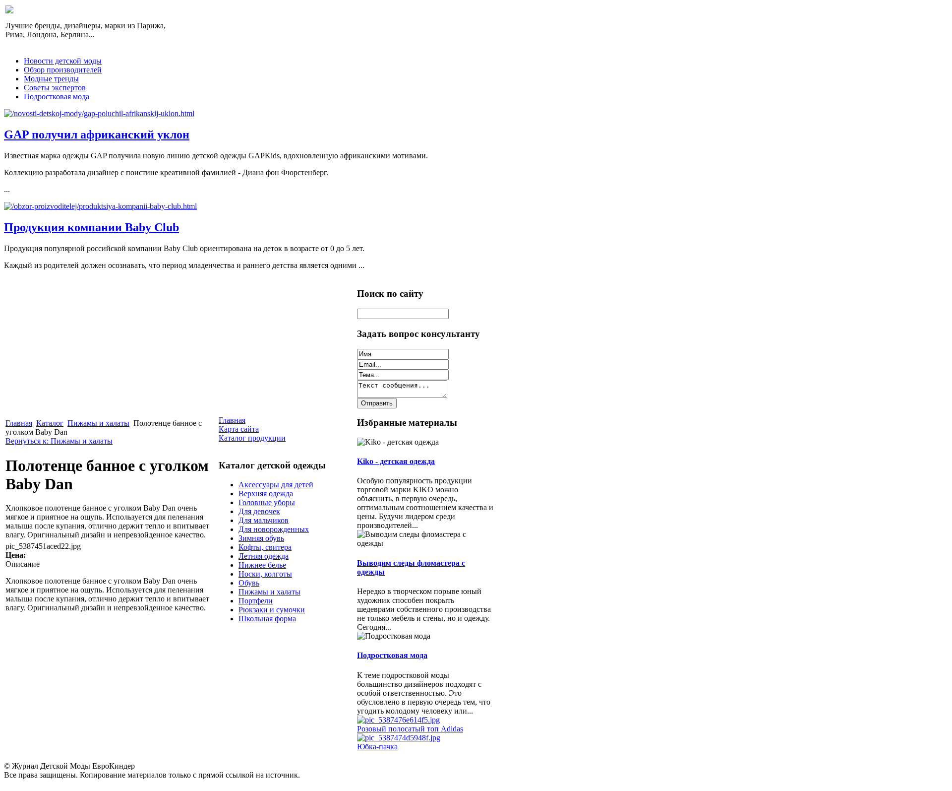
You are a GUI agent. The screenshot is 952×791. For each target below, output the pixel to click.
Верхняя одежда (265, 493)
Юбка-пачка (377, 746)
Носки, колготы (265, 574)
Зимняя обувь (261, 538)
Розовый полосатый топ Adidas (410, 729)
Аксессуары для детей (275, 484)
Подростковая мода (56, 96)
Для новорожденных (273, 529)
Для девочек (259, 511)
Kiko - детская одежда (396, 461)
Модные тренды (51, 78)
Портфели (255, 600)
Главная (18, 423)
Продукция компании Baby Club (91, 227)
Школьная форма (267, 618)
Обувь (248, 583)
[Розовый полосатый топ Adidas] (398, 720)
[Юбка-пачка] (398, 737)
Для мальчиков (263, 520)
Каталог (49, 423)
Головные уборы (266, 502)
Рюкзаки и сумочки (271, 609)
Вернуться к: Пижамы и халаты (59, 441)
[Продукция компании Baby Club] (100, 206)
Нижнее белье (262, 565)
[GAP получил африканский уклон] (99, 113)
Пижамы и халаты (98, 423)
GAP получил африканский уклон (96, 134)
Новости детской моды (63, 61)
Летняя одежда (263, 556)
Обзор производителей (63, 70)
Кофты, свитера (265, 547)
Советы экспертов (55, 87)
